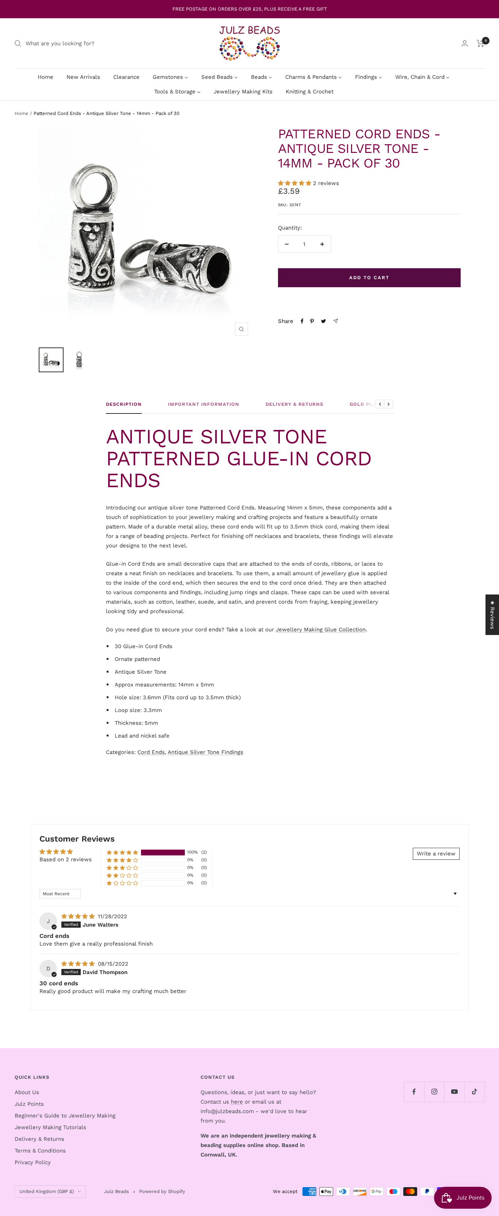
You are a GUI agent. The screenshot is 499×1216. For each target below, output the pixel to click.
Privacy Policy (33, 1162)
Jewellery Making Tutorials (50, 1127)
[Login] (464, 43)
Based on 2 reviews (65, 859)
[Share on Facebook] (302, 321)
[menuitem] (45, 77)
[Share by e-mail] (335, 321)
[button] (295, 183)
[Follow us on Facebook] (414, 1092)
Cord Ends (151, 752)
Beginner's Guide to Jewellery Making (65, 1115)
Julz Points (29, 1104)
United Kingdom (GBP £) (46, 1191)
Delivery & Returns (294, 404)
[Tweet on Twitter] (323, 321)
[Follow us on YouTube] (454, 1092)
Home (21, 113)
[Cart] (480, 43)
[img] (78, 916)
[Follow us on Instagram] (434, 1092)
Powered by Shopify (162, 1191)
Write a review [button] (436, 853)
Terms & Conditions (40, 1150)
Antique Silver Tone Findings (205, 752)
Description (124, 404)
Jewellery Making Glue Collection (321, 629)
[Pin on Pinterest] (312, 321)
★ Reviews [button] (492, 614)
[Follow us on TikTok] (474, 1092)
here (237, 1101)
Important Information (203, 404)
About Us (27, 1092)
